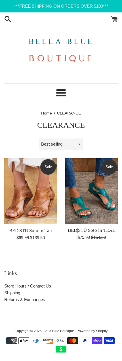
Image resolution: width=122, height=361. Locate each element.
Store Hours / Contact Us (27, 286)
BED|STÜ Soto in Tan (30, 230)
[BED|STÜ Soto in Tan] (30, 191)
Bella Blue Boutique (59, 331)
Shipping (12, 292)
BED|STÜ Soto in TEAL (91, 230)
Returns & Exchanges (24, 299)
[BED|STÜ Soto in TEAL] (91, 191)
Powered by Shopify (92, 331)
